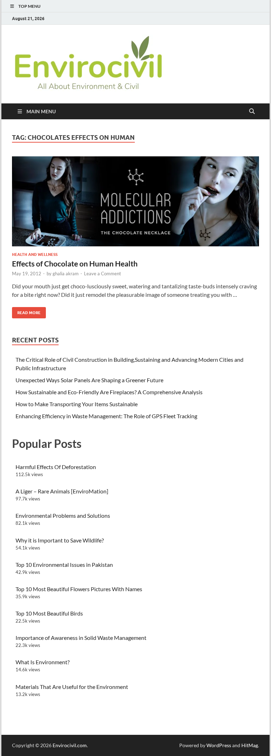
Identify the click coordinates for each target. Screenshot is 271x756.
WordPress (218, 745)
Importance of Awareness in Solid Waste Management (81, 637)
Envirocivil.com (70, 745)
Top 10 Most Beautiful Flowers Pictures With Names (79, 589)
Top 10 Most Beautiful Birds (49, 613)
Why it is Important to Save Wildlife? (60, 540)
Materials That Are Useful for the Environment (72, 686)
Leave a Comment (102, 273)
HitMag (249, 745)
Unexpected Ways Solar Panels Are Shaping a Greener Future (89, 380)
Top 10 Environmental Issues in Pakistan (64, 564)
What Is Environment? (43, 662)
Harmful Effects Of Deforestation (56, 466)
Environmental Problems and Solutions (63, 515)
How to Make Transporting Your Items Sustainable (77, 404)
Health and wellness (35, 254)
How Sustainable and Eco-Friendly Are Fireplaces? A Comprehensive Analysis (109, 392)
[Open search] (252, 111)
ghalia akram (66, 273)
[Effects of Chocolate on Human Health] (135, 201)
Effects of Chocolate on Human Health (75, 263)
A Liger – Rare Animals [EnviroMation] (62, 491)
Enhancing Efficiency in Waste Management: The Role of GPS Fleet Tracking (106, 416)
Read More (26, 311)
